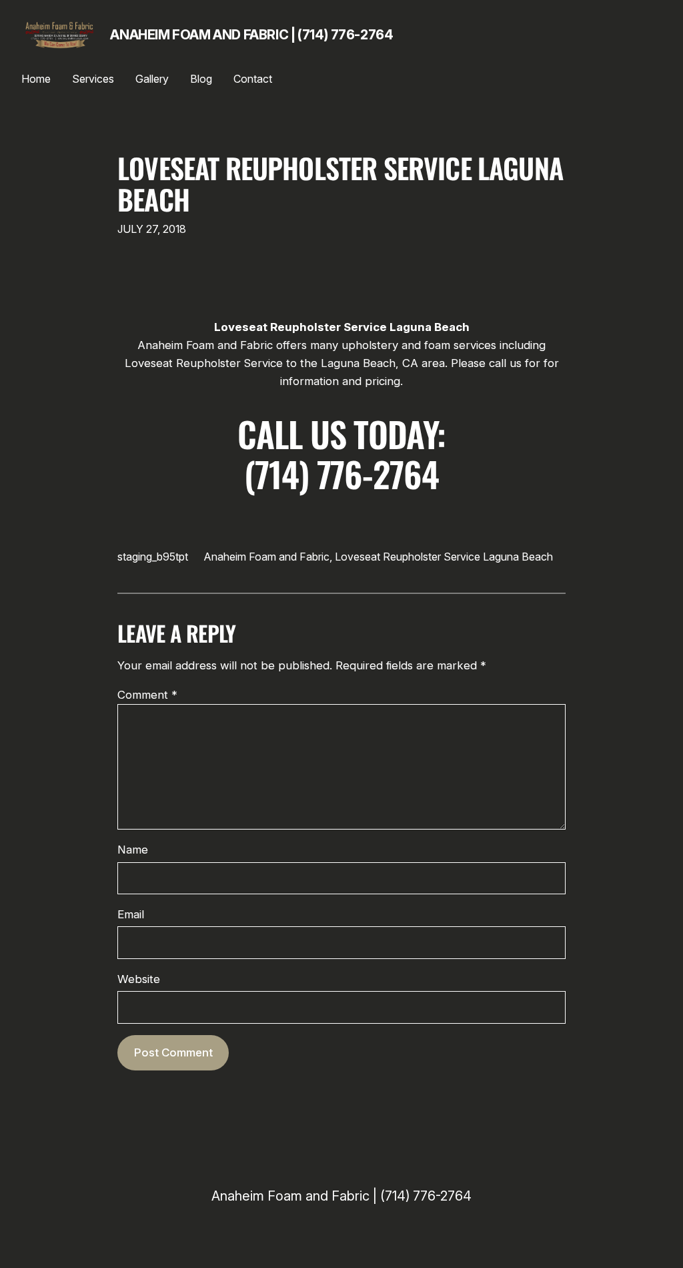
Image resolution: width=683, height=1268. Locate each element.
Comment (147, 694)
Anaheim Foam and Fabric (266, 556)
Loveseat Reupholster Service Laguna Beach (340, 184)
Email (130, 914)
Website (138, 979)
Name (132, 849)
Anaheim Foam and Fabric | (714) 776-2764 (251, 35)
